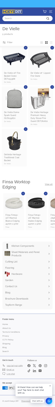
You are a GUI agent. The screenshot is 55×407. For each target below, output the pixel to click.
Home (5, 324)
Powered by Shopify (30, 401)
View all (49, 184)
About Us (6, 328)
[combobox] (27, 18)
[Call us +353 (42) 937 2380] (27, 3)
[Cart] (44, 11)
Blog (4, 347)
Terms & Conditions (11, 332)
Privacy (5, 336)
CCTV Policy (8, 340)
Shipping (6, 344)
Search (5, 351)
